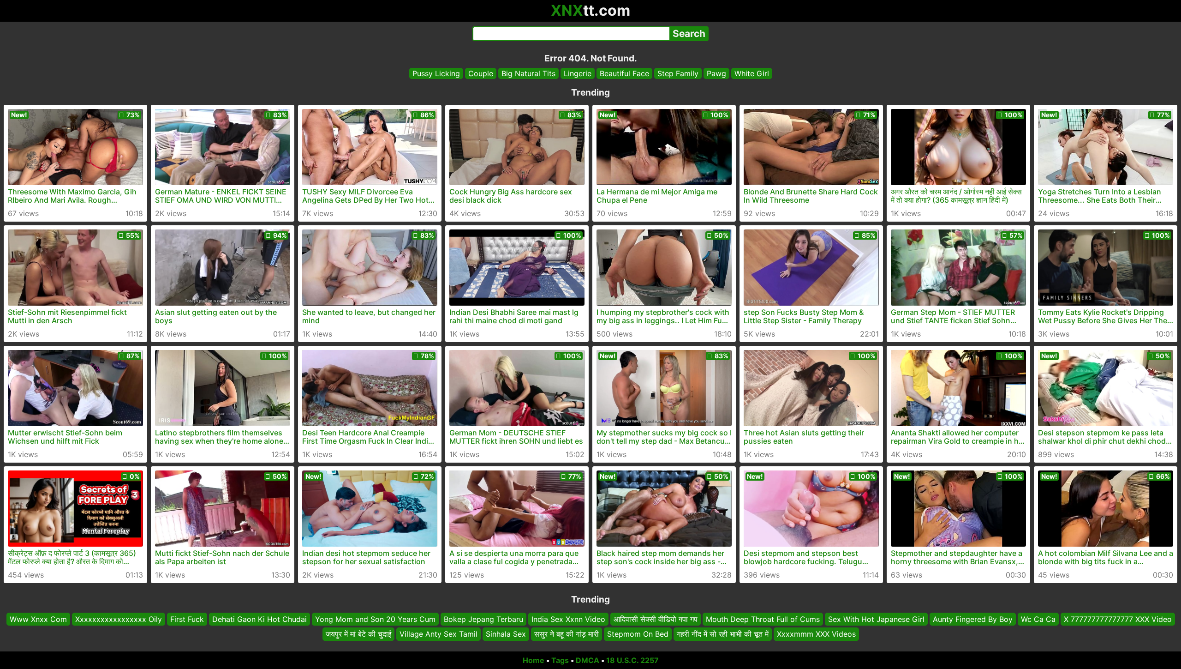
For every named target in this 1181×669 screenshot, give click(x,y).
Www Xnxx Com (38, 619)
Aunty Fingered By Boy (973, 619)
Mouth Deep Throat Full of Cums (763, 619)
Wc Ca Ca (1038, 619)
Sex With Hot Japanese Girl (876, 619)
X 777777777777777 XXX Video (1118, 619)
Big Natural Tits (528, 73)
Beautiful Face (624, 73)
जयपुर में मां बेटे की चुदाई (358, 634)
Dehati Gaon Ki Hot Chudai (259, 619)
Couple (480, 73)
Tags (560, 660)
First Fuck (187, 619)
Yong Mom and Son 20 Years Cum (375, 619)
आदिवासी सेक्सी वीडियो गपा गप (656, 619)
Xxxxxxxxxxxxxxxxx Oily (118, 619)
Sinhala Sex (506, 634)
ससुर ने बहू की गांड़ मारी (566, 634)
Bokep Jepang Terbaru (483, 619)
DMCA (587, 660)
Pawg (716, 73)
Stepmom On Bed (637, 634)
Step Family (677, 73)
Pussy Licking (436, 73)
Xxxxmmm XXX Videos (816, 634)
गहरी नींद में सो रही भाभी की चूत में (723, 634)
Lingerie (577, 73)
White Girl (751, 73)
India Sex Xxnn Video (568, 619)
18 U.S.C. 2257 (632, 660)
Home (533, 660)
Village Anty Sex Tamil (438, 634)
